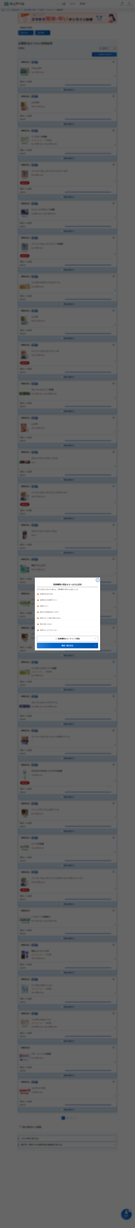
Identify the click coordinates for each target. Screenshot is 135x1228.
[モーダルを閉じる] (97, 580)
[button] (67, 645)
